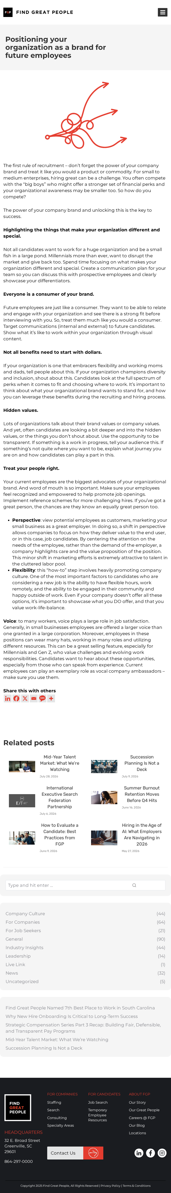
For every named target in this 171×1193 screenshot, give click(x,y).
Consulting (57, 1118)
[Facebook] (16, 698)
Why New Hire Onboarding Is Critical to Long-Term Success (72, 1016)
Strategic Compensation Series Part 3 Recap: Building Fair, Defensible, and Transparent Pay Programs (83, 1028)
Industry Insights (24, 947)
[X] (25, 698)
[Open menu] (163, 12)
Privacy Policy (110, 1185)
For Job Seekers (23, 930)
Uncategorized (22, 981)
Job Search (98, 1102)
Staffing (54, 1102)
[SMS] (42, 698)
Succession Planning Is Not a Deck (44, 1048)
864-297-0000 (18, 1161)
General (14, 939)
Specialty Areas (60, 1125)
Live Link (15, 964)
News (12, 973)
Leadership (18, 956)
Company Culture (25, 913)
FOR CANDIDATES (104, 1094)
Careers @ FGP (142, 1118)
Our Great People (144, 1110)
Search (53, 1110)
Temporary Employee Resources (97, 1115)
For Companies (23, 922)
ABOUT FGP (139, 1094)
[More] (51, 698)
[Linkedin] (8, 698)
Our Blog (137, 1125)
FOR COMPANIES (62, 1094)
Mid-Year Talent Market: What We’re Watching (57, 1039)
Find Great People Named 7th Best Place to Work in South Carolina (80, 1008)
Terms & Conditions (137, 1185)
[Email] (34, 698)
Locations (137, 1133)
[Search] (145, 885)
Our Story (137, 1102)
